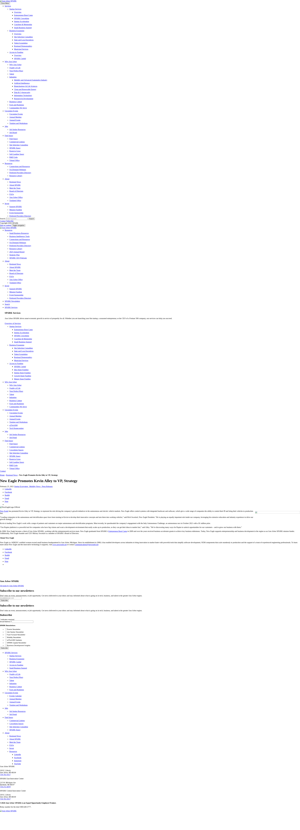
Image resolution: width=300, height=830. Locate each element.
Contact (3, 221)
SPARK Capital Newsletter (16, 643)
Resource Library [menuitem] (15, 176)
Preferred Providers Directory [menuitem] (20, 173)
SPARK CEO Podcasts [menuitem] (18, 258)
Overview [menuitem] (17, 12)
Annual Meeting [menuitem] (15, 117)
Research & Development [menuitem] (23, 99)
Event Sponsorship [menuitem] (16, 213)
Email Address (6, 622)
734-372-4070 (5, 787)
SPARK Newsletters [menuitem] (12, 301)
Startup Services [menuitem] (15, 9)
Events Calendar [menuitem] (15, 696)
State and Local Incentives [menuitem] (24, 40)
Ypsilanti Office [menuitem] (15, 201)
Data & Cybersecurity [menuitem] (22, 92)
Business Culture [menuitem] (15, 102)
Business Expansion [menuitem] (16, 31)
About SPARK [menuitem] (15, 185)
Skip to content (5, 225)
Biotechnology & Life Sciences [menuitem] (25, 86)
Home (2, 475)
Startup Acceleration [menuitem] (21, 21)
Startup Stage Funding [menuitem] (22, 373)
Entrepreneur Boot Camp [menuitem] (23, 15)
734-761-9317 (5, 775)
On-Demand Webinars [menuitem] (17, 170)
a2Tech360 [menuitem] (13, 425)
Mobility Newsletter (14, 637)
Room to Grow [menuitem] (15, 151)
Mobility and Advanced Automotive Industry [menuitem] (30, 80)
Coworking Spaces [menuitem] (16, 450)
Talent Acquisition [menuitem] (21, 43)
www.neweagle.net (59, 545)
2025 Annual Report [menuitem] (16, 252)
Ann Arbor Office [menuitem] (16, 197)
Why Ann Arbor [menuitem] (11, 62)
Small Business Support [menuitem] (23, 28)
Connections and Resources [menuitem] (19, 166)
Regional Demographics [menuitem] (23, 46)
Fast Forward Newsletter (16, 635)
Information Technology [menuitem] (23, 95)
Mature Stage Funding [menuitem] (22, 379)
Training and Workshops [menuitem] (18, 123)
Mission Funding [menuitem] (15, 210)
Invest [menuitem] (7, 204)
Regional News (12, 475)
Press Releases (47, 486)
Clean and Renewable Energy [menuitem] (25, 89)
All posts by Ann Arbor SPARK (12, 586)
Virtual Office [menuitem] (14, 160)
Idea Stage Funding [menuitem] (21, 370)
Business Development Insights (18, 645)
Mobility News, (35, 486)
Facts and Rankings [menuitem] (16, 105)
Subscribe (9, 221)
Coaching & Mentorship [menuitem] (23, 24)
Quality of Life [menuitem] (14, 68)
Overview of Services (13, 323)
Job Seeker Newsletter (15, 632)
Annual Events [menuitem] (14, 120)
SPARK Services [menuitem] (11, 307)
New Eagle (4, 511)
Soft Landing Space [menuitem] (16, 154)
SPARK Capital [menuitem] (20, 59)
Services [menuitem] (8, 6)
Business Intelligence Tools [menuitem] (19, 236)
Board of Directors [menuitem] (16, 191)
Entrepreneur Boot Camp (117, 531)
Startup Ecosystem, (21, 486)
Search (31, 219)
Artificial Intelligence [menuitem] (22, 83)
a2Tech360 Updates (14, 640)
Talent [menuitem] (11, 74)
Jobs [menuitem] (6, 126)
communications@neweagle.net (86, 545)
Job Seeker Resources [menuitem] (17, 130)
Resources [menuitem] (8, 163)
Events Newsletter (13, 629)
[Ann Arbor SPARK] (17, 829)
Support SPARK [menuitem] (15, 207)
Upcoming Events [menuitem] (11, 111)
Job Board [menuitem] (13, 133)
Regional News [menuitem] (15, 182)
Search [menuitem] (7, 304)
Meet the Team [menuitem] (14, 188)
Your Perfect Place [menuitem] (16, 71)
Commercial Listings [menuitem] (17, 142)
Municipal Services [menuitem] (21, 49)
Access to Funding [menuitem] (16, 52)
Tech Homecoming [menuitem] (16, 428)
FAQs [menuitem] (11, 194)
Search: (3, 219)
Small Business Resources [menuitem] (19, 233)
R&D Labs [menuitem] (13, 157)
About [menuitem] (7, 179)
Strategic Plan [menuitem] (14, 255)
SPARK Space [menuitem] (14, 148)
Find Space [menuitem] (9, 136)
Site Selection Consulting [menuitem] (23, 37)
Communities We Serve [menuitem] (18, 108)
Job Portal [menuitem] (13, 438)
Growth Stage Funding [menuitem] (22, 376)
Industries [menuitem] (13, 77)
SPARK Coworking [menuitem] (21, 18)
